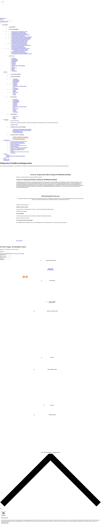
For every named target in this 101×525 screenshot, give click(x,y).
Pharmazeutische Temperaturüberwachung (19, 31)
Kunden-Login (6, 159)
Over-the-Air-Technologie (18, 132)
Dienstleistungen (7, 140)
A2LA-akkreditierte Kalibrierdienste (17, 142)
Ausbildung (13, 152)
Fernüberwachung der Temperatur (18, 46)
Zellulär (14, 94)
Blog (5, 158)
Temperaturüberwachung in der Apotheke (19, 33)
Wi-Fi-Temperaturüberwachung (19, 139)
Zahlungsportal (3, 18)
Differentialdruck (15, 60)
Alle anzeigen (14, 70)
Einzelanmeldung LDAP (17, 131)
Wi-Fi (14, 93)
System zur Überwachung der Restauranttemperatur (21, 45)
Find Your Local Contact (25, 274)
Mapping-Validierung (15, 146)
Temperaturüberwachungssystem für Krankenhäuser (21, 37)
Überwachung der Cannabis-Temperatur (19, 43)
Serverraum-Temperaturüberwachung (18, 47)
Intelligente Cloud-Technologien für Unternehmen (22, 129)
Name (3, 254)
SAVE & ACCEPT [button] (4, 523)
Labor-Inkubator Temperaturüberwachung (19, 42)
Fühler (13, 68)
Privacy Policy (50, 268)
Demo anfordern (19, 240)
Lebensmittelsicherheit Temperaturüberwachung (20, 34)
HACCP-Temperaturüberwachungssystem (19, 44)
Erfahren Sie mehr (14, 124)
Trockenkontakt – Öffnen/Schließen (18, 65)
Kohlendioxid (14, 61)
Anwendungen (5, 24)
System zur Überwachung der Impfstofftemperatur (21, 38)
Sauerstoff (13, 62)
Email (3, 256)
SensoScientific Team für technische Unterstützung (15, 155)
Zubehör (13, 69)
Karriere (7, 157)
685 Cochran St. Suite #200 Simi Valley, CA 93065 (4, 275)
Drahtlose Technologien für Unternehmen (21, 137)
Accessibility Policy (50, 269)
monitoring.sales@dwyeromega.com (14, 275)
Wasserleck (14, 63)
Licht (13, 66)
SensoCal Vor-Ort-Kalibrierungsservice (18, 148)
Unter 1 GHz (15, 92)
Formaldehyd (14, 67)
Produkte (5, 71)
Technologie (6, 119)
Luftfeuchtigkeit (15, 59)
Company (2, 251)
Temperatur (14, 58)
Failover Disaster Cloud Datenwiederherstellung (22, 130)
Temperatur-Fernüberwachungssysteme (20, 138)
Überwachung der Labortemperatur (18, 35)
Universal (13, 64)
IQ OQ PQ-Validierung (15, 144)
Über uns (5, 153)
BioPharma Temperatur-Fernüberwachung (19, 41)
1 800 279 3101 (14, 274)
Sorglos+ (12, 150)
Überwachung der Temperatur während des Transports (22, 36)
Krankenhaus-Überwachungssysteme (18, 32)
